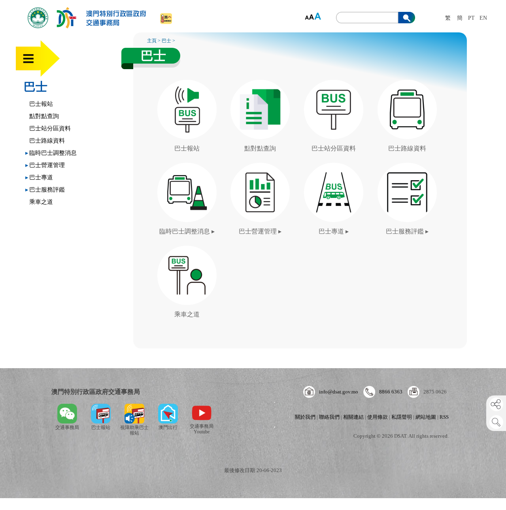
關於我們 (305, 417)
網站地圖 (425, 417)
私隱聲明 (401, 417)
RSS (444, 417)
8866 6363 (390, 392)
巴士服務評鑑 (45, 189)
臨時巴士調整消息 (51, 153)
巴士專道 (39, 177)
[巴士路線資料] (407, 83)
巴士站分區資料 (50, 128)
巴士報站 (41, 104)
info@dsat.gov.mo (338, 392)
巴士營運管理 (45, 165)
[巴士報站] (188, 83)
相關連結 (353, 417)
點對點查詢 (44, 116)
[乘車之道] (187, 249)
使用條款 (377, 417)
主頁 (152, 40)
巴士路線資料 (47, 140)
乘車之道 (41, 202)
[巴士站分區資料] (335, 83)
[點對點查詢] (261, 83)
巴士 (35, 86)
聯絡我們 (329, 417)
